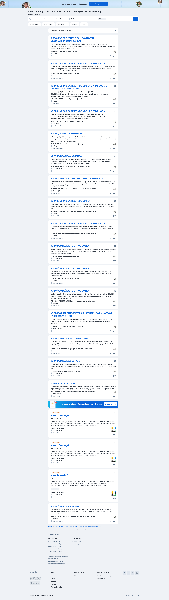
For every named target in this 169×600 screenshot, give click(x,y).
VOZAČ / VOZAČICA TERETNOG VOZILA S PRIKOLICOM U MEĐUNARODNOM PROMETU (79, 87)
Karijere (53, 581)
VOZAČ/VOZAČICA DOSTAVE (65, 361)
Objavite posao (78, 576)
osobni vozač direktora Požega (56, 563)
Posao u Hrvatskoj (56, 587)
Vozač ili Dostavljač (60, 415)
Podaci (53, 578)
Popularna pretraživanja (104, 576)
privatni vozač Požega (54, 546)
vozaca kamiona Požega (55, 551)
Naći (135, 19)
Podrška (53, 584)
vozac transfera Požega (55, 544)
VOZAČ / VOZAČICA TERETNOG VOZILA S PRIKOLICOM (78, 63)
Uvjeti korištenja (34, 595)
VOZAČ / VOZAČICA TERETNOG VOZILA (70, 201)
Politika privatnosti (47, 595)
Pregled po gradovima (78, 544)
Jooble (137, 596)
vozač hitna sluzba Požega (55, 553)
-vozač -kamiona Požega (55, 549)
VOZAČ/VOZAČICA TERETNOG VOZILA (70, 246)
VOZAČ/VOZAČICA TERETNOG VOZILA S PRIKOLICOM (77, 178)
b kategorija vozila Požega (55, 561)
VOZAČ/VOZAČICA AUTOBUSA (66, 156)
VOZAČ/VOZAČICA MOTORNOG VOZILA (70, 338)
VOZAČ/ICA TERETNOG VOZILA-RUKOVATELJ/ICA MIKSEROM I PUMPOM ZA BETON (81, 314)
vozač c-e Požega (53, 558)
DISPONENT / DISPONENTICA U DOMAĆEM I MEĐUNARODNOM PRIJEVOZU (72, 39)
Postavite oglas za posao (98, 4)
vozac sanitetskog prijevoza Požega (58, 556)
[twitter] (132, 573)
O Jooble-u (54, 576)
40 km (101, 19)
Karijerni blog (101, 578)
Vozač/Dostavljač (59, 475)
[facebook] (124, 573)
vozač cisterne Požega (54, 541)
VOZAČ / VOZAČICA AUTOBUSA (66, 133)
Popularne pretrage (54, 534)
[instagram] (128, 573)
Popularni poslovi (76, 541)
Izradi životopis (110, 404)
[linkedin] (137, 573)
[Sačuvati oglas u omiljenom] (115, 38)
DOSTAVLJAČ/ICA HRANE (63, 383)
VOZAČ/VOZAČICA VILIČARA (65, 506)
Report (114, 56)
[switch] (115, 30)
